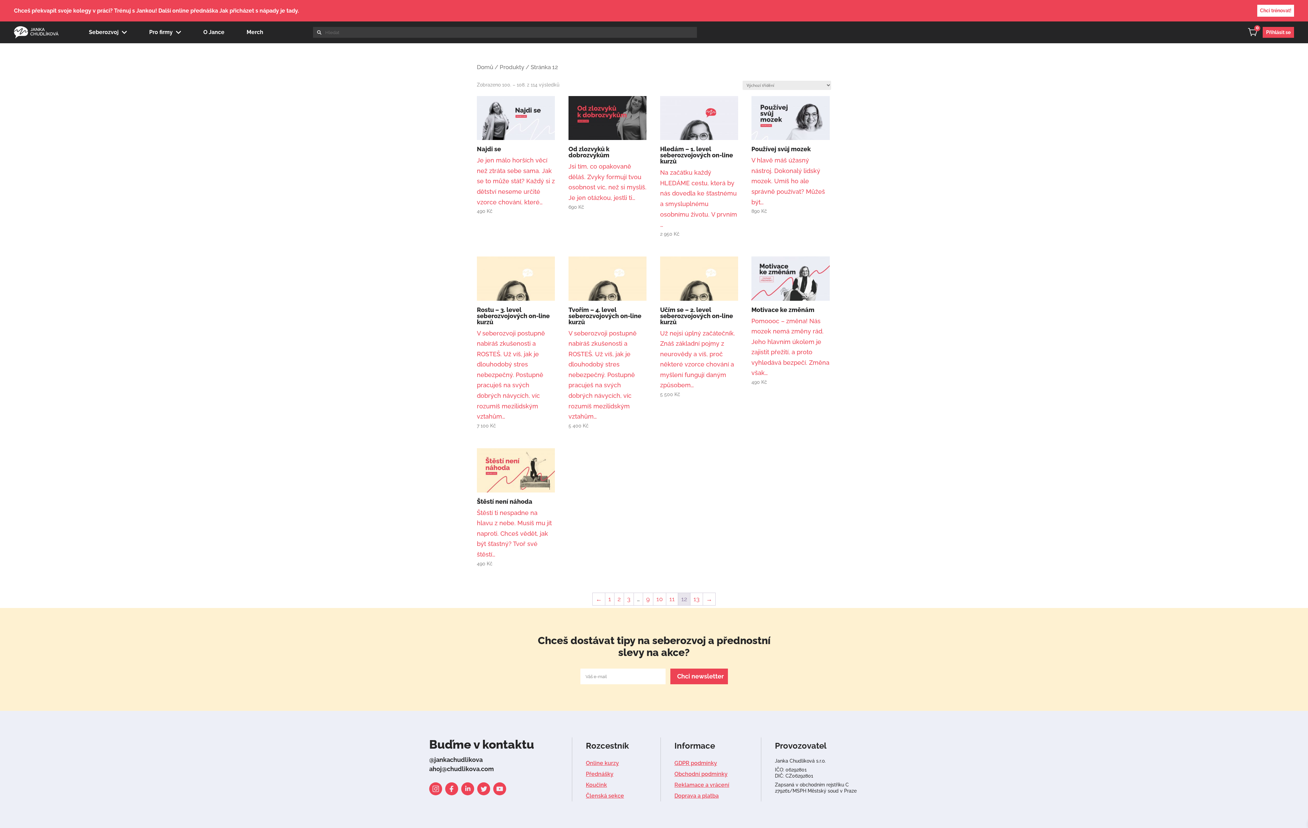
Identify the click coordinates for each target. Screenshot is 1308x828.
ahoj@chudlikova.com (461, 768)
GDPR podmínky (695, 763)
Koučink (596, 785)
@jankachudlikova (456, 759)
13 (697, 599)
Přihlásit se (1278, 32)
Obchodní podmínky (701, 774)
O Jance (213, 32)
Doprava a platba (696, 796)
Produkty (512, 67)
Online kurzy (602, 763)
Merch (255, 32)
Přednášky (599, 774)
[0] (1255, 33)
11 (672, 599)
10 (659, 599)
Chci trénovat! (1275, 10)
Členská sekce (605, 796)
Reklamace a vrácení (701, 785)
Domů (485, 67)
